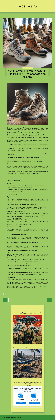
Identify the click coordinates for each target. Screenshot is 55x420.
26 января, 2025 (27, 67)
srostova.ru (27, 6)
